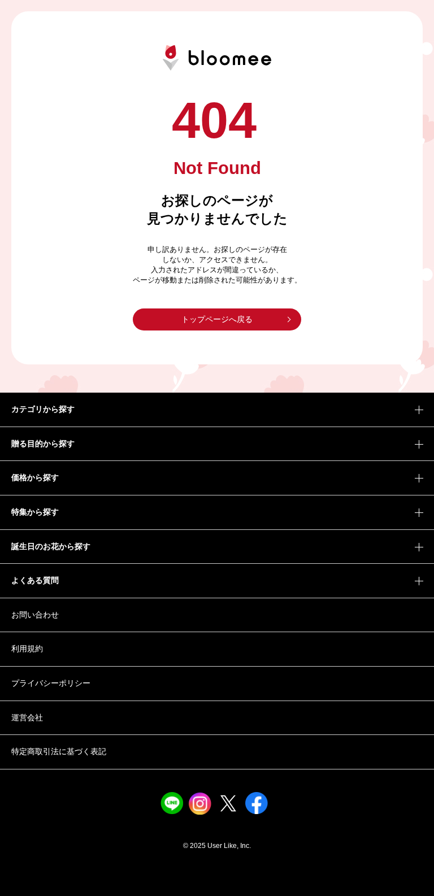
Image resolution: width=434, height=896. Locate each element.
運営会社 (27, 717)
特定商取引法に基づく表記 (58, 751)
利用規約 (27, 648)
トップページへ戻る (217, 319)
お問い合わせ (35, 614)
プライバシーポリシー (50, 683)
